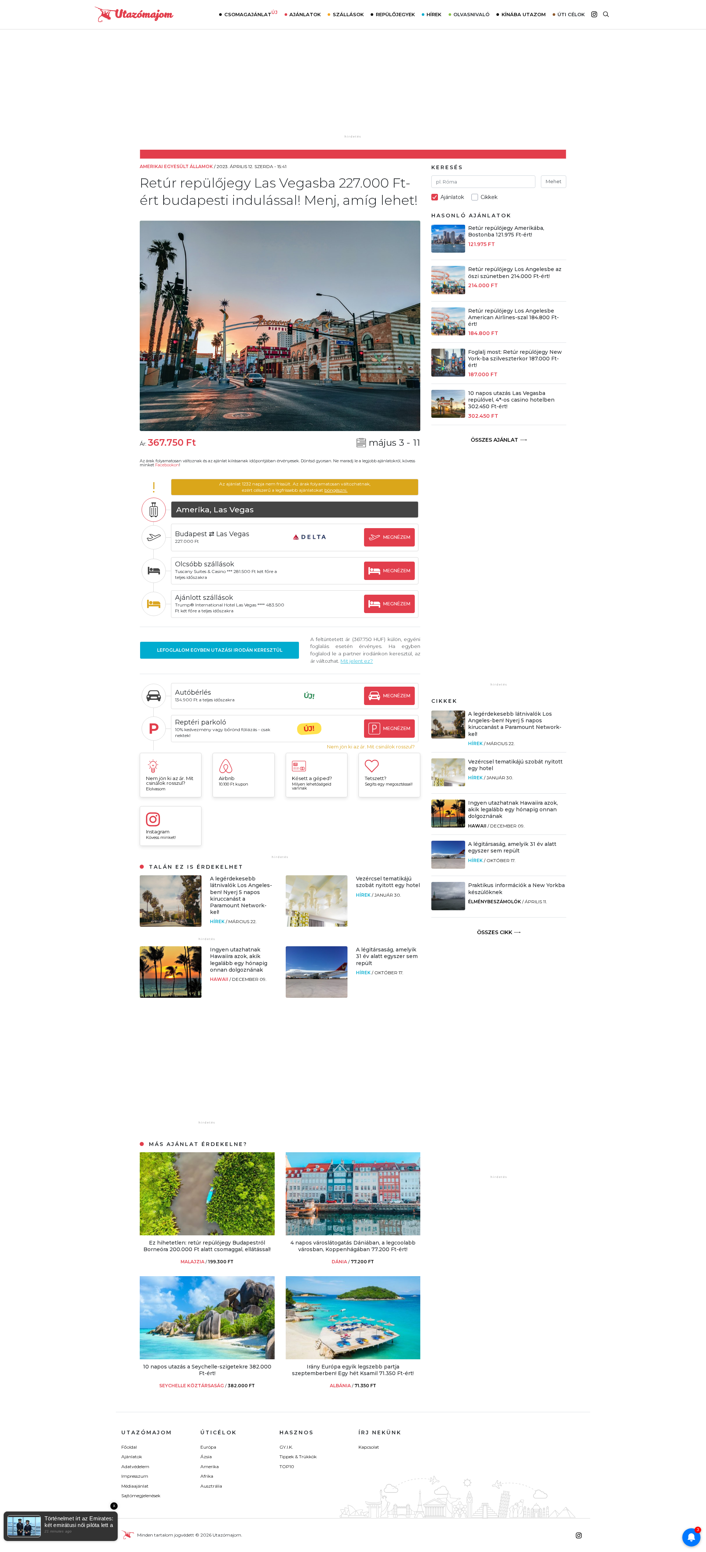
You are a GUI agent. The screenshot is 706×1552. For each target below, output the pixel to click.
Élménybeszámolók (494, 901)
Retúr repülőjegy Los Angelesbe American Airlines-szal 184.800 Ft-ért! (513, 317)
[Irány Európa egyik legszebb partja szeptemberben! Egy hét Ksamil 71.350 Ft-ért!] (353, 1357)
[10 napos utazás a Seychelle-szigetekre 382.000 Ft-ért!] (207, 1357)
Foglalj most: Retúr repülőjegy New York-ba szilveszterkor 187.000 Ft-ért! (515, 359)
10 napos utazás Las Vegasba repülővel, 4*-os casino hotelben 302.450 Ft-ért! (511, 400)
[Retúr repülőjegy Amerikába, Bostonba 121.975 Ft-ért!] (448, 250)
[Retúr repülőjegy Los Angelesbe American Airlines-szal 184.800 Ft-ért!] (448, 333)
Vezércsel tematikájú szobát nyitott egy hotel (388, 882)
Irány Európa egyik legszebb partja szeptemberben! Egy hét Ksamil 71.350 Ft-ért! (353, 1370)
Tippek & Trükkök (298, 1456)
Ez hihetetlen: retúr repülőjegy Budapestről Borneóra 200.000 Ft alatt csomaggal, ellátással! (207, 1246)
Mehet (553, 181)
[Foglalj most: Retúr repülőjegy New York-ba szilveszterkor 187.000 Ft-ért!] (448, 374)
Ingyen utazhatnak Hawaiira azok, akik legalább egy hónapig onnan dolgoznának (238, 959)
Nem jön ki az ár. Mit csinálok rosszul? (371, 746)
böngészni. (335, 490)
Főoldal (129, 1447)
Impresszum (134, 1476)
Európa (208, 1447)
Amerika (209, 1466)
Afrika (206, 1476)
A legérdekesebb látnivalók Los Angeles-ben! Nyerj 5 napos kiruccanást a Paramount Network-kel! (241, 895)
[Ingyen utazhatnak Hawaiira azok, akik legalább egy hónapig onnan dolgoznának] (171, 995)
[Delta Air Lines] (309, 544)
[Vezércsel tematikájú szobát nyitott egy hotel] (316, 924)
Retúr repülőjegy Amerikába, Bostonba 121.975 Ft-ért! (506, 231)
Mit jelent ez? (356, 661)
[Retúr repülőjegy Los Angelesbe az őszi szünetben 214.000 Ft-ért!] (448, 292)
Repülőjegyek (395, 14)
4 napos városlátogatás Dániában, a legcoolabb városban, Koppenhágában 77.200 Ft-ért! (353, 1246)
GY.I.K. (286, 1447)
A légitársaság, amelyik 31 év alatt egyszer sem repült (387, 956)
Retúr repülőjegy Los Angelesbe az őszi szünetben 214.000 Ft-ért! (514, 272)
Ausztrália (211, 1486)
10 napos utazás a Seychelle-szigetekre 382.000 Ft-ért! (207, 1370)
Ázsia (206, 1456)
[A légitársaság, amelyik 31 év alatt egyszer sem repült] (316, 995)
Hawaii (219, 979)
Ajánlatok (305, 14)
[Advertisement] (353, 87)
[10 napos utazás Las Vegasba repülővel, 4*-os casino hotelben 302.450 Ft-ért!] (448, 415)
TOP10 (286, 1466)
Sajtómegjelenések (140, 1495)
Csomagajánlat (251, 14)
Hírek (434, 14)
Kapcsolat (369, 1447)
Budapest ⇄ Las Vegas (212, 534)
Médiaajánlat (135, 1486)
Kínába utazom (524, 14)
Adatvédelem (135, 1466)
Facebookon (167, 464)
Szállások (348, 14)
